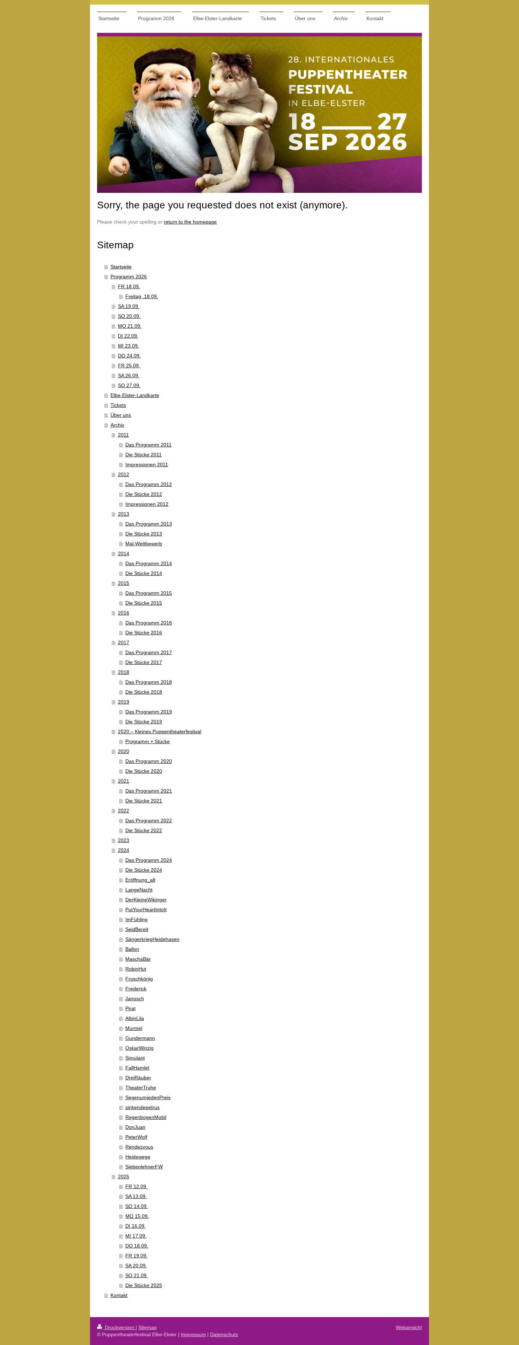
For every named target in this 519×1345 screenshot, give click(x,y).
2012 (123, 474)
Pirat (130, 1008)
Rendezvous (139, 1147)
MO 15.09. (137, 1216)
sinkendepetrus (142, 1107)
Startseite (121, 266)
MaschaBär (138, 959)
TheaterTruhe (140, 1087)
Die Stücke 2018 (143, 692)
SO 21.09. (136, 1275)
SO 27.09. (129, 385)
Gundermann (140, 1038)
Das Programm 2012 (148, 484)
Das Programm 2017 (148, 652)
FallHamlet (137, 1068)
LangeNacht (139, 890)
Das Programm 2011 (148, 445)
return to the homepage (190, 222)
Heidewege (137, 1157)
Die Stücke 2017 (143, 662)
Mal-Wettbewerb (143, 543)
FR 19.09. (136, 1255)
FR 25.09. (129, 365)
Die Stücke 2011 (143, 454)
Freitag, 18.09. (141, 296)
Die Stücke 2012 (143, 494)
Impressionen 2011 (146, 464)
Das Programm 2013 (148, 524)
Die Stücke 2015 (143, 603)
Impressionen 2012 (146, 504)
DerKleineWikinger (146, 899)
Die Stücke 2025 (143, 1285)
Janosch (134, 998)
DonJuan (135, 1127)
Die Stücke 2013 (143, 534)
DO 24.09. (129, 356)
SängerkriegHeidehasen (152, 939)
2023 (123, 840)
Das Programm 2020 (148, 761)
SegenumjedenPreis (148, 1097)
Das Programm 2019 (148, 712)
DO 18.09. (136, 1246)
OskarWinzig (139, 1048)
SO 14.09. (136, 1206)
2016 (123, 613)
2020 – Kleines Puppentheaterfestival (159, 731)
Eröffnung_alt (140, 880)
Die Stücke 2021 (143, 801)
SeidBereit (136, 929)
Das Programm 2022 (148, 820)
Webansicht (409, 1327)
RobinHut (135, 969)
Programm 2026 (129, 276)
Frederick (136, 988)
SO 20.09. (129, 316)
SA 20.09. (136, 1265)
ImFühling (136, 919)
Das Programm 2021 (148, 791)
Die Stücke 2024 (143, 870)
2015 (123, 583)
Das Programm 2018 (148, 682)
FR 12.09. (136, 1186)
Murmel (133, 1028)
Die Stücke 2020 (143, 771)
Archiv (117, 425)
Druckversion (119, 1327)
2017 (123, 642)
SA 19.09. (128, 306)
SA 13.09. (136, 1196)
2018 (123, 672)
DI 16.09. (135, 1226)
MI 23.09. (128, 346)
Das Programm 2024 (148, 860)
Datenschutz (224, 1334)
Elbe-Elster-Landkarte (135, 395)
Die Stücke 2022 (143, 830)
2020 (123, 751)
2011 (123, 435)
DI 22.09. (128, 336)
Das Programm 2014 (148, 563)
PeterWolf (136, 1137)
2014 (123, 553)
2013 (123, 514)
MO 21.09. (130, 326)
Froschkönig (139, 979)
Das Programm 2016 (148, 623)
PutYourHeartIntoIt (146, 909)
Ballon (132, 949)
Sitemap (147, 1327)
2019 (123, 702)
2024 (123, 850)
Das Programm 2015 (148, 593)
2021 (123, 781)
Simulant (135, 1058)
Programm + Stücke (147, 741)
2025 (123, 1176)
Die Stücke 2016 (143, 632)
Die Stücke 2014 (143, 573)
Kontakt (119, 1295)
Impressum (193, 1334)
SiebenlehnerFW (144, 1166)
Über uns (121, 415)
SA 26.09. (128, 375)
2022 (123, 810)
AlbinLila (134, 1018)
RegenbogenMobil (145, 1117)
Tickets (118, 405)
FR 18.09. (129, 286)
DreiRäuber (138, 1077)
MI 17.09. (136, 1236)
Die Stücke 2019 (143, 721)
